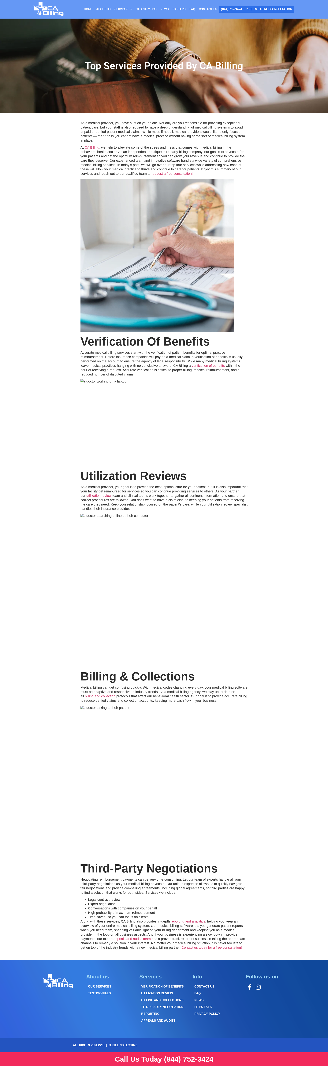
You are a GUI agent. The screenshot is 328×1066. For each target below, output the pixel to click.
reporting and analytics (188, 921)
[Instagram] (258, 987)
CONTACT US (208, 9)
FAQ (192, 9)
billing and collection (100, 696)
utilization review (98, 496)
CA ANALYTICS (146, 9)
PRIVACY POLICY (207, 1013)
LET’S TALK (203, 1007)
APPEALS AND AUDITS (158, 1020)
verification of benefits (208, 366)
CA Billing (92, 147)
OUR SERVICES (99, 986)
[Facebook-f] (250, 987)
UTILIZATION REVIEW (157, 993)
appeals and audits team (132, 939)
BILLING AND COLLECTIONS (162, 1000)
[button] (123, 9)
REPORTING (150, 1013)
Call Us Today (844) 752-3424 (164, 1059)
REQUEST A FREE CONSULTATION (269, 9)
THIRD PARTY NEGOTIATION (162, 1007)
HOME (88, 9)
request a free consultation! (172, 174)
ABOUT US (103, 9)
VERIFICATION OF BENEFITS (162, 986)
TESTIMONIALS (99, 993)
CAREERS (179, 9)
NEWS (164, 9)
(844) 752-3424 (231, 9)
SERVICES (121, 9)
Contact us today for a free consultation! (211, 947)
